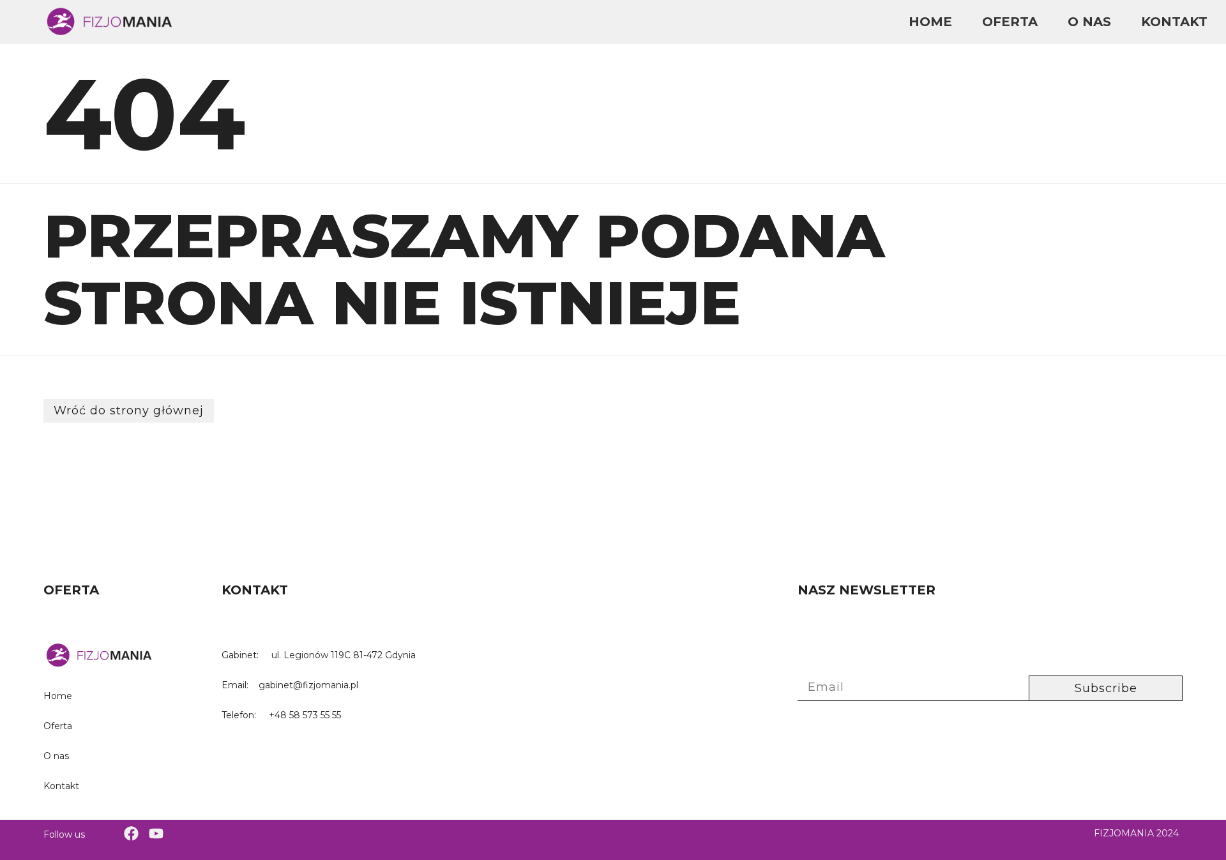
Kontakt (1174, 21)
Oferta (1010, 21)
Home (930, 21)
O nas (1089, 21)
